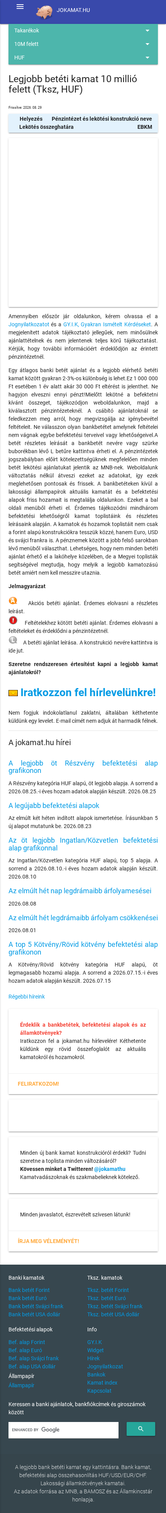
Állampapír (21, 1385)
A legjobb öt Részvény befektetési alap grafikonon (83, 767)
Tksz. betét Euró (106, 1298)
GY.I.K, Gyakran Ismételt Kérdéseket (107, 324)
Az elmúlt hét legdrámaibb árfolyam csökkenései (83, 918)
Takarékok (83, 30)
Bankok (96, 1374)
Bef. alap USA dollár (32, 1366)
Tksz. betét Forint (108, 1290)
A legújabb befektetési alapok (53, 805)
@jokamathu (109, 1169)
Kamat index (102, 1383)
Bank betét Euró (27, 1298)
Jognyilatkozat (105, 1366)
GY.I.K (94, 1342)
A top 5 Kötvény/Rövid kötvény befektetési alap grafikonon (83, 948)
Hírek (93, 1358)
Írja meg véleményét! (48, 1241)
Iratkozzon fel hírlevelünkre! (87, 692)
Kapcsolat (99, 1391)
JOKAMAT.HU (73, 10)
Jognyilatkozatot (28, 324)
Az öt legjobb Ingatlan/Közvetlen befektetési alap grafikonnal (83, 844)
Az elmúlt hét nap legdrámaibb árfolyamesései (79, 891)
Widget (95, 1350)
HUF (83, 57)
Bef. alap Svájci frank (33, 1358)
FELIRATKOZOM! (38, 1084)
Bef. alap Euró (25, 1350)
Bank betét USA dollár (34, 1314)
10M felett (83, 44)
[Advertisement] (83, 222)
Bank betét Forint (29, 1290)
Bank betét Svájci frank (35, 1306)
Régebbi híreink (26, 996)
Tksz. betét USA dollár (113, 1314)
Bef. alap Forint (26, 1342)
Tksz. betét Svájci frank (114, 1306)
